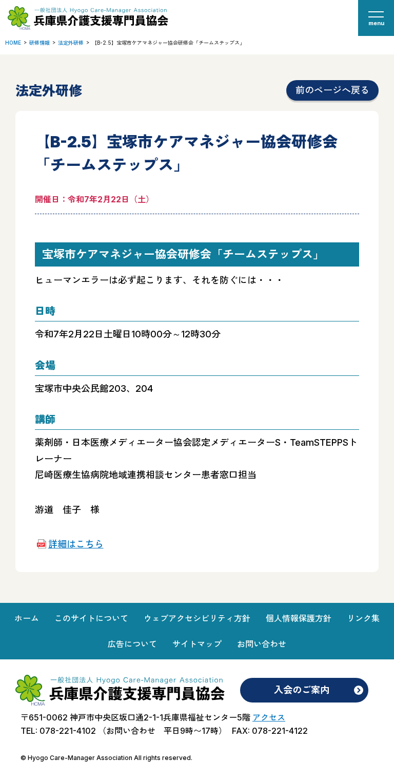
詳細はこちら (75, 544)
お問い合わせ (261, 644)
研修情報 (39, 43)
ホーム (26, 618)
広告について (132, 644)
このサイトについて (91, 618)
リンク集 (363, 618)
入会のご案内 (301, 690)
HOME (13, 43)
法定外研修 (71, 43)
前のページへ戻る (332, 90)
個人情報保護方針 (298, 618)
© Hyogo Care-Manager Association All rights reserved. (106, 758)
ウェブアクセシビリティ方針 (197, 618)
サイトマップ (197, 644)
